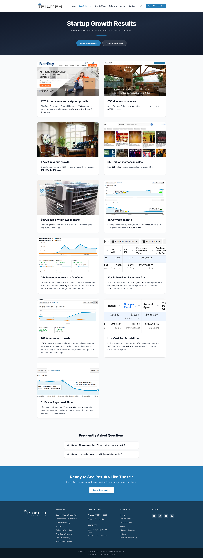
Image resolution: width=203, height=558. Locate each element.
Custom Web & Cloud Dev (66, 515)
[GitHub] (172, 516)
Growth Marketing (63, 522)
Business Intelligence (64, 541)
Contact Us (99, 519)
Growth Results (85, 6)
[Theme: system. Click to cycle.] (141, 6)
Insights (123, 534)
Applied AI (60, 526)
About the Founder (127, 530)
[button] (68, 89)
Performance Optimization (66, 519)
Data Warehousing (63, 538)
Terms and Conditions (107, 554)
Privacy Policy (92, 554)
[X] (160, 516)
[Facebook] (166, 516)
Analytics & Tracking (64, 534)
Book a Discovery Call (156, 6)
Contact (132, 6)
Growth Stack (100, 6)
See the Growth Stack (114, 43)
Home (73, 6)
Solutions (113, 6)
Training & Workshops (64, 530)
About (122, 6)
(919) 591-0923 (101, 515)
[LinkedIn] (154, 516)
